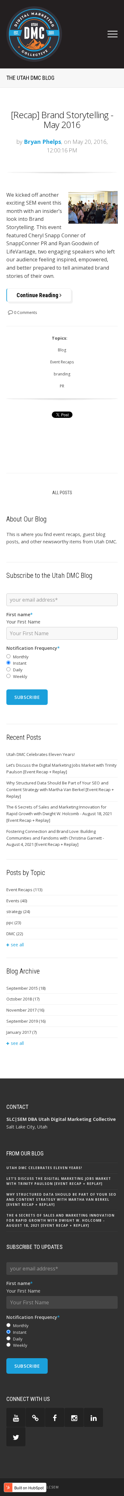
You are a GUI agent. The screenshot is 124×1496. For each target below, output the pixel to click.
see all (17, 945)
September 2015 (25, 988)
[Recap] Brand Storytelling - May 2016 (62, 120)
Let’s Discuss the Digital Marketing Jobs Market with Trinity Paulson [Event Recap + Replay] (61, 768)
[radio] (62, 657)
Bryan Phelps (42, 141)
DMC (14, 934)
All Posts (62, 492)
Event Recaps (62, 362)
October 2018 (22, 999)
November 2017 (25, 1010)
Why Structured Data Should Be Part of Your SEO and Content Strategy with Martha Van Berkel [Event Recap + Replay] (60, 789)
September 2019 (25, 1021)
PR (62, 386)
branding (62, 374)
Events (16, 901)
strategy (18, 911)
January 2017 (21, 1032)
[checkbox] (62, 667)
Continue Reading (38, 295)
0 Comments (25, 312)
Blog (62, 350)
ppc (13, 922)
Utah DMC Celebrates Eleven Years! (40, 754)
